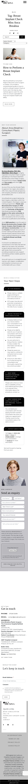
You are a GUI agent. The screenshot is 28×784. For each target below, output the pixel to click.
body (24, 180)
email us (9, 440)
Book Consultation (11, 711)
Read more (9, 104)
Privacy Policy (14, 742)
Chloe (12, 435)
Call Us (6, 713)
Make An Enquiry (14, 780)
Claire (10, 433)
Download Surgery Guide (14, 715)
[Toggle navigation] (24, 2)
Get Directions (6, 657)
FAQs (5, 717)
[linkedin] (8, 725)
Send (6, 697)
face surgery (8, 182)
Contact (6, 719)
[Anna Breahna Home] (8, 2)
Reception (14, 782)
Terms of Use (14, 739)
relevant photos (16, 531)
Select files (12, 550)
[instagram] (12, 725)
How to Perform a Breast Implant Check (13, 71)
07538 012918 (9, 437)
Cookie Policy (14, 746)
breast (20, 180)
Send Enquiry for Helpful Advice (13, 565)
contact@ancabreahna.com (17, 617)
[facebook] (3, 725)
